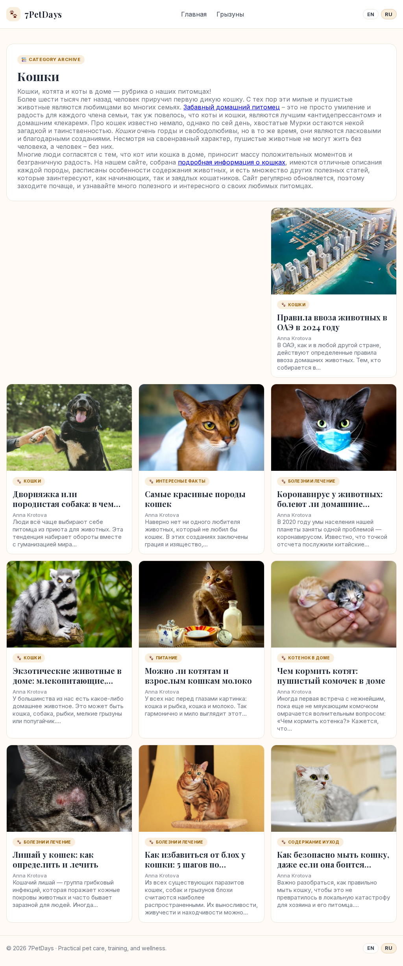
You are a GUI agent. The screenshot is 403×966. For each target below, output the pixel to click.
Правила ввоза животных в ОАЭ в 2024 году (332, 322)
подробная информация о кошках (231, 162)
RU (388, 14)
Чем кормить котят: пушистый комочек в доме (331, 675)
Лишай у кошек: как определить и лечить (55, 859)
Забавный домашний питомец (231, 107)
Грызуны (230, 14)
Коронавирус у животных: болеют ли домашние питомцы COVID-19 (330, 504)
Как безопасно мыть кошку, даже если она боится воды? (333, 864)
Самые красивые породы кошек (195, 499)
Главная (194, 14)
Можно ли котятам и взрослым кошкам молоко (198, 675)
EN (371, 14)
